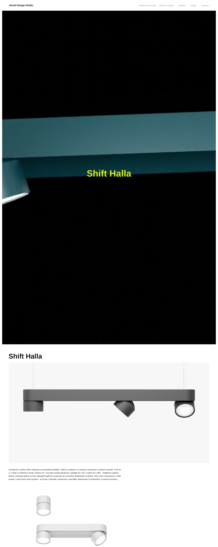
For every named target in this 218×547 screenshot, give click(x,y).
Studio (193, 6)
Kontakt (205, 6)
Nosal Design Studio (21, 5)
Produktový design (147, 6)
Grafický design (166, 6)
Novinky (181, 6)
